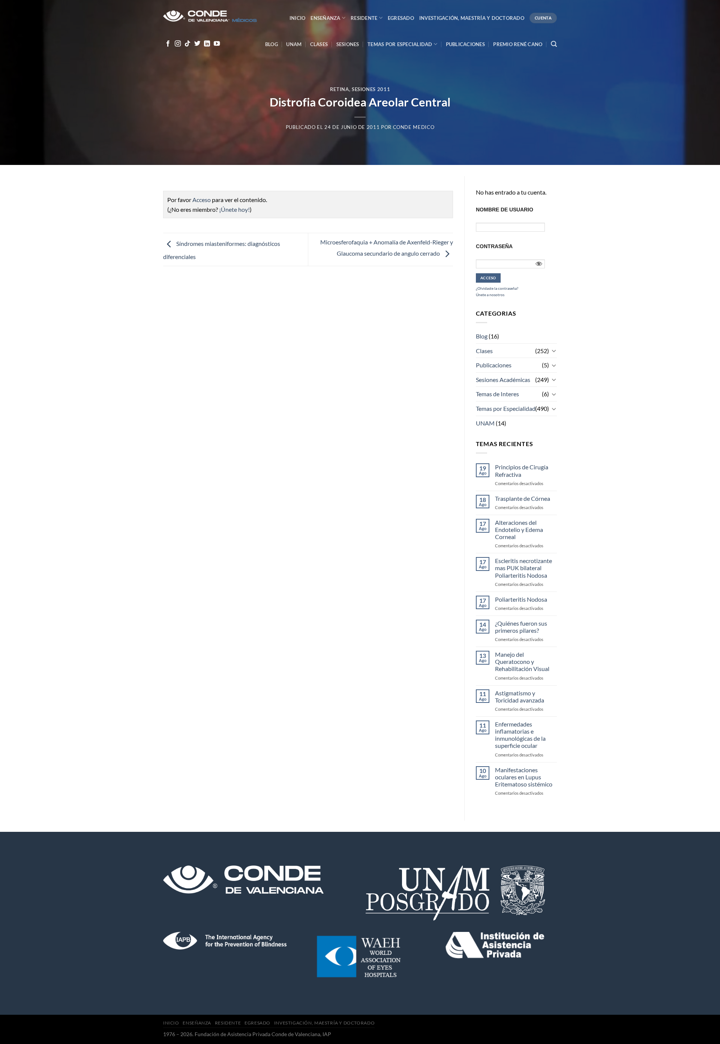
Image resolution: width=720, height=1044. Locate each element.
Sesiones (347, 44)
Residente (364, 18)
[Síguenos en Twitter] (197, 43)
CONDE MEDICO (414, 127)
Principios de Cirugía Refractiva (521, 470)
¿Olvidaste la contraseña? (497, 288)
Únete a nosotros (490, 294)
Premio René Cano (517, 44)
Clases (319, 44)
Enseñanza (325, 18)
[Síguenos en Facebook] (168, 43)
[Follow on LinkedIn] (207, 43)
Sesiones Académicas (503, 379)
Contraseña (494, 246)
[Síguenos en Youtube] (217, 43)
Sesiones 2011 (371, 89)
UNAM (294, 44)
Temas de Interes (497, 393)
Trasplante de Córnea (522, 498)
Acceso (201, 199)
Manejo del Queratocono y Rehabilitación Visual (522, 661)
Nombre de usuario (504, 210)
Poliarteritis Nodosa (521, 599)
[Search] (554, 44)
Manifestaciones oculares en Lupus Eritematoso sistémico (523, 777)
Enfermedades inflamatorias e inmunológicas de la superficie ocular (520, 734)
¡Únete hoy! (234, 209)
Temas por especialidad (400, 44)
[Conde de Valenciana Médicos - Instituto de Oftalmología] (210, 17)
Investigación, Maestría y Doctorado (471, 18)
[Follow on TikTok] (187, 43)
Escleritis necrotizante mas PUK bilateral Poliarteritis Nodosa (523, 567)
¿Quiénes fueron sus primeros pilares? (521, 627)
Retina (339, 89)
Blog (271, 44)
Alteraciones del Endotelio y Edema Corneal (519, 529)
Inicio (298, 18)
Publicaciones (465, 44)
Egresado (401, 18)
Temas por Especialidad (506, 408)
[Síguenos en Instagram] (178, 43)
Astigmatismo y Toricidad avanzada (519, 696)
